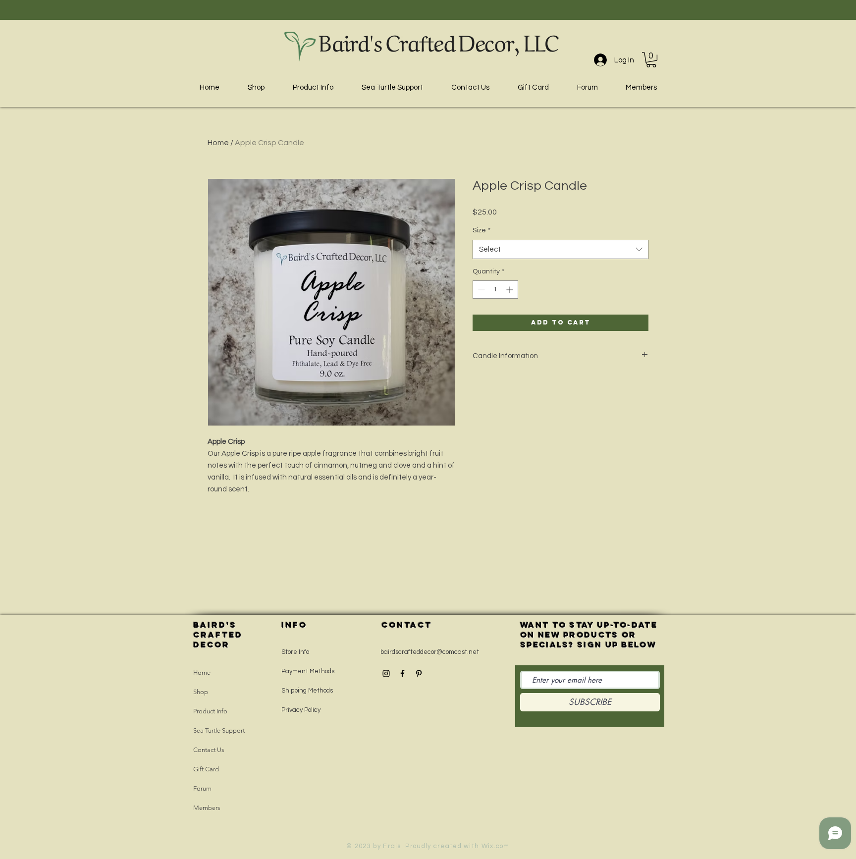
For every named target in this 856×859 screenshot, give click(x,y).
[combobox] (560, 249)
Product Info (210, 711)
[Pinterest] (419, 673)
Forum (202, 788)
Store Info (295, 651)
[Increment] (510, 289)
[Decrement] (480, 289)
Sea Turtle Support (219, 730)
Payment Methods (307, 671)
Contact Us (208, 749)
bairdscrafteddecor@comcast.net (429, 651)
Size (481, 230)
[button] (651, 59)
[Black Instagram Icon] (386, 673)
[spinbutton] (495, 289)
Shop (200, 692)
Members (206, 807)
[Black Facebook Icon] (402, 673)
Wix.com (496, 846)
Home (218, 143)
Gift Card (206, 769)
